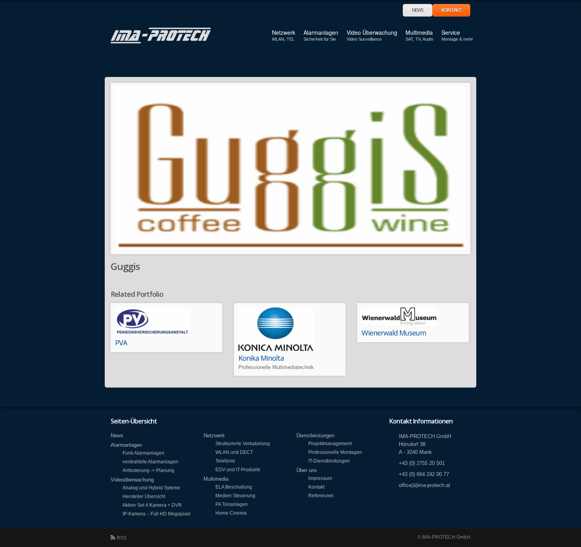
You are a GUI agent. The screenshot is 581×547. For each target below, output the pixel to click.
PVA (121, 342)
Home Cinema (231, 512)
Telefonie (225, 460)
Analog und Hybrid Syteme (151, 487)
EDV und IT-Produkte (237, 469)
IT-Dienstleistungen (329, 460)
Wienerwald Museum (394, 332)
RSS (121, 538)
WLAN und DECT (234, 452)
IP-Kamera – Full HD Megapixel (157, 513)
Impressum (320, 478)
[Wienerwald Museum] (413, 316)
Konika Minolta (261, 358)
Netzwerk (283, 32)
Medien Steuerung (235, 495)
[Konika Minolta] (289, 329)
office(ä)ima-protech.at (424, 485)
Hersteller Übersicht (144, 496)
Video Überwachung (372, 32)
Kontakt (451, 10)
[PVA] (166, 321)
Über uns (306, 470)
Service (450, 35)
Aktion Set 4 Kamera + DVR (152, 505)
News (417, 10)
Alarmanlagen (321, 32)
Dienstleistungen (315, 435)
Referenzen (321, 495)
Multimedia (419, 32)
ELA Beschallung (233, 486)
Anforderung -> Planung (148, 470)
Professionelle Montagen (335, 452)
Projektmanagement (330, 443)
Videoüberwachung (132, 480)
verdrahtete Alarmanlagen (150, 461)
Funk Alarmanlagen (143, 452)
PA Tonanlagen (231, 504)
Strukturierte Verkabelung (242, 443)
